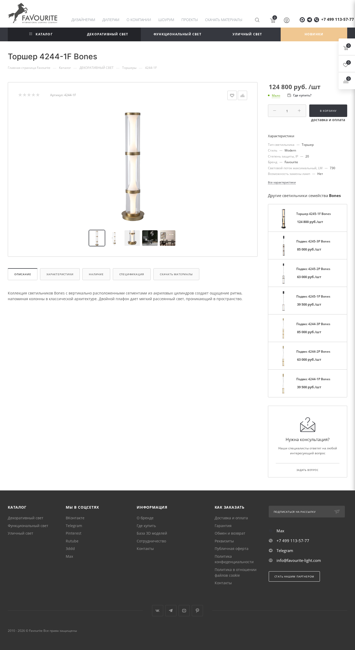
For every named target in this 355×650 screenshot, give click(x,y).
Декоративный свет (25, 517)
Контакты (145, 548)
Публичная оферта (231, 548)
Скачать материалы (176, 274)
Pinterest (73, 533)
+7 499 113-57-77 (337, 19)
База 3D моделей (152, 533)
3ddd (70, 548)
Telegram (74, 525)
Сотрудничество (151, 541)
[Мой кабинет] (287, 20)
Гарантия (223, 525)
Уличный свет (20, 533)
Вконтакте (157, 610)
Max (69, 556)
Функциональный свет (28, 525)
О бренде (145, 517)
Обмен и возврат (230, 533)
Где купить (146, 525)
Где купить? (302, 95)
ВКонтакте (75, 517)
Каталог (17, 507)
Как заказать (230, 507)
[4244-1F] (132, 165)
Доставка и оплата (231, 517)
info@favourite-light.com (299, 560)
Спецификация (131, 274)
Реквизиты (224, 541)
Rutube (72, 541)
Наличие (96, 274)
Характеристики (60, 274)
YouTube (184, 610)
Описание (22, 274)
